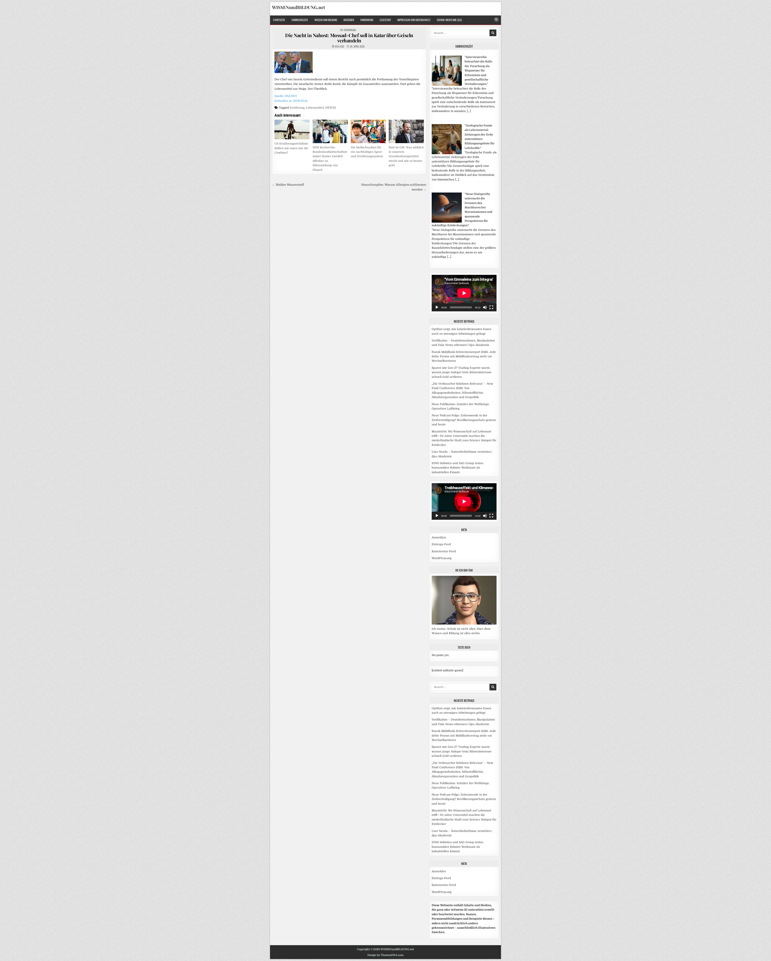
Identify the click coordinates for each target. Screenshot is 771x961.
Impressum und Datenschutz (413, 20)
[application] (464, 293)
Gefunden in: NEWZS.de (291, 100)
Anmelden (439, 537)
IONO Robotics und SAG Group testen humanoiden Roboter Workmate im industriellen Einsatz (457, 468)
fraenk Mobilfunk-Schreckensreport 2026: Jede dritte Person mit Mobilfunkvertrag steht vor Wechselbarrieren (464, 356)
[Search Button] (496, 19)
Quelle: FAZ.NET (285, 96)
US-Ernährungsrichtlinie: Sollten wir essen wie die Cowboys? (291, 148)
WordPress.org (442, 558)
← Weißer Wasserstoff (288, 184)
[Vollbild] (491, 307)
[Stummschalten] (485, 307)
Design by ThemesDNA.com (385, 955)
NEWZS (330, 107)
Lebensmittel (315, 107)
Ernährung (366, 20)
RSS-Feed (339, 46)
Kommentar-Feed (444, 551)
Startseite (279, 20)
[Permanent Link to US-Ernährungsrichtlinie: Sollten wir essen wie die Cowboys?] (292, 129)
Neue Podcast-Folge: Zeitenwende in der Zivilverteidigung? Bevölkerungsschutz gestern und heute (464, 420)
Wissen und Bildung (325, 20)
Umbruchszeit (300, 20)
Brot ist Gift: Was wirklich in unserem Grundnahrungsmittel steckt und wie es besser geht (406, 156)
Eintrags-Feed (441, 544)
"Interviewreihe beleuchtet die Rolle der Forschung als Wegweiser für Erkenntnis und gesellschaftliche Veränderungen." (478, 70)
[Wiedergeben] (437, 307)
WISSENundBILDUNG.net (298, 7)
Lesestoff (385, 20)
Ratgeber (349, 20)
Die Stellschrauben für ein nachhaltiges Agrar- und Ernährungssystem (367, 152)
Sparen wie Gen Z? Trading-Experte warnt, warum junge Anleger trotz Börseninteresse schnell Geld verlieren (462, 372)
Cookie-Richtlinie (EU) (449, 20)
